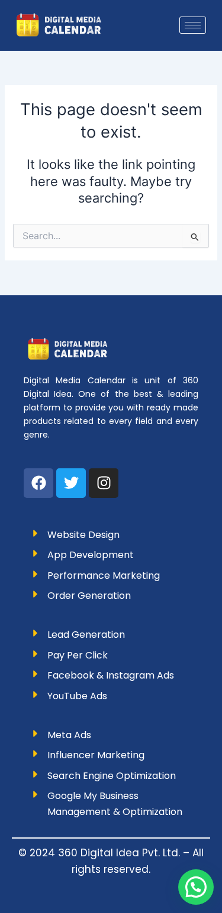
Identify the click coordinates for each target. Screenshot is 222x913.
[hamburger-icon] (192, 25)
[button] (196, 887)
